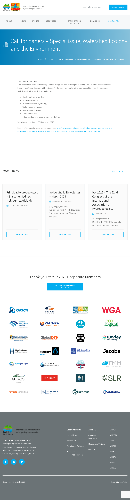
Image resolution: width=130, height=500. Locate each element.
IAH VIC (113, 462)
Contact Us (114, 21)
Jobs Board (71, 440)
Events (35, 21)
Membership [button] (118, 7)
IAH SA (112, 451)
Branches (95, 21)
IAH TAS (113, 457)
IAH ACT (113, 430)
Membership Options (96, 444)
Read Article (22, 234)
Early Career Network (74, 22)
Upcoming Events (74, 430)
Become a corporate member (64, 286)
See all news (118, 171)
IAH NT (112, 440)
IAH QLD (113, 446)
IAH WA (113, 468)
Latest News (72, 435)
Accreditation (77, 455)
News (23, 21)
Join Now (92, 430)
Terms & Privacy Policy (119, 482)
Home (40, 59)
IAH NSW (113, 435)
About (9, 21)
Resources (51, 21)
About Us (91, 449)
